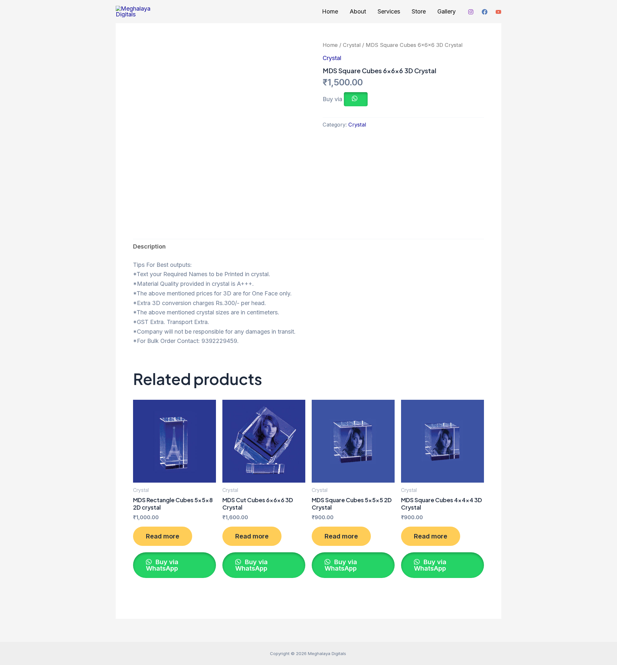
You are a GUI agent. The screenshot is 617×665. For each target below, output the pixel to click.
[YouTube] (498, 12)
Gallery (446, 11)
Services (389, 11)
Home (330, 11)
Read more (162, 536)
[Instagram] (471, 12)
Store (419, 11)
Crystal (352, 45)
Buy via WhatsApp (162, 565)
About (358, 11)
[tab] (149, 246)
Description (149, 246)
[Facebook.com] (484, 12)
